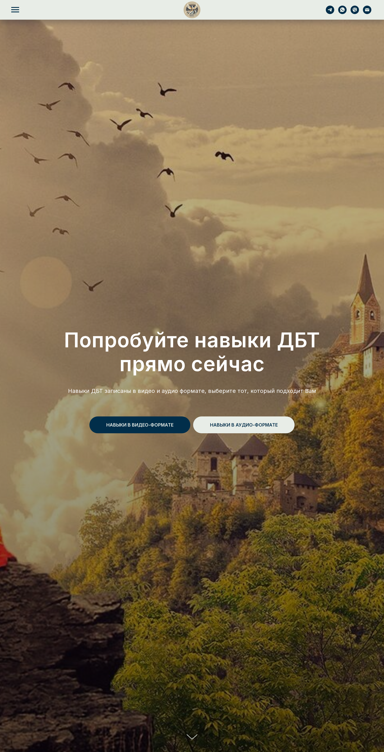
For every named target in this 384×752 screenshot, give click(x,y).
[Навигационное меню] (15, 10)
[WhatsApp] (342, 12)
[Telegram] (330, 12)
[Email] (367, 12)
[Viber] (355, 12)
